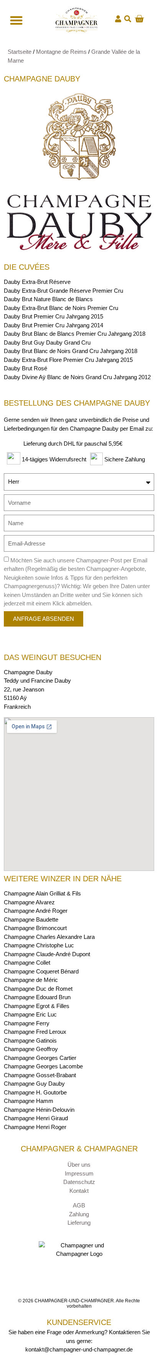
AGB (79, 1205)
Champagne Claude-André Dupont (47, 954)
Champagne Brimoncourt (35, 928)
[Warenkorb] (139, 19)
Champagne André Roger (35, 910)
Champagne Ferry (26, 1023)
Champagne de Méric (31, 980)
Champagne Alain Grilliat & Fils (42, 893)
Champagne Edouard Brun (37, 997)
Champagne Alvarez (29, 902)
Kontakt (79, 1190)
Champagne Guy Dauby (34, 1083)
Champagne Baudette (31, 919)
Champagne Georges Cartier (40, 1058)
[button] (128, 19)
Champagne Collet (27, 962)
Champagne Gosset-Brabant (40, 1075)
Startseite (19, 51)
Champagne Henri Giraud (36, 1118)
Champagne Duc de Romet (38, 988)
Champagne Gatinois (30, 1040)
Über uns (79, 1164)
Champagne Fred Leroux (35, 1031)
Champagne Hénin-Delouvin (39, 1109)
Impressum (79, 1173)
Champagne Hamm (28, 1101)
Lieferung (79, 1222)
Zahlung (79, 1214)
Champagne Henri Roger (35, 1127)
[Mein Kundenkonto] (118, 18)
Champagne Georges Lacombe (43, 1066)
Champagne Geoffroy (31, 1049)
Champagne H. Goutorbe (35, 1092)
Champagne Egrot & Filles (36, 1006)
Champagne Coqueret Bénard (41, 971)
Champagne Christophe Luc (39, 945)
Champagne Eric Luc (30, 1014)
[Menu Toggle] (15, 20)
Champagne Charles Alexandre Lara (49, 937)
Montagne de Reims (61, 51)
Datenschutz (79, 1182)
